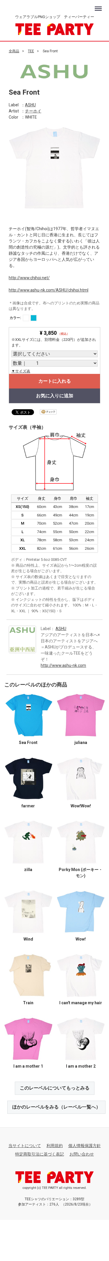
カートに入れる (54, 381)
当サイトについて (24, 1145)
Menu (99, 5)
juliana (80, 742)
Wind (28, 939)
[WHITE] (26, 317)
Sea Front (28, 742)
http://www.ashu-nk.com (63, 665)
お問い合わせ (81, 1153)
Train (28, 1002)
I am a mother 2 (81, 1066)
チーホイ (33, 110)
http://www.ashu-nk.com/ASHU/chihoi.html (48, 289)
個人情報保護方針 (84, 1145)
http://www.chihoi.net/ (29, 277)
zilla (28, 869)
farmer (28, 806)
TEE (31, 51)
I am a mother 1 (28, 1066)
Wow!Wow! (81, 806)
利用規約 (55, 1145)
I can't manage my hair (80, 1002)
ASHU (30, 104)
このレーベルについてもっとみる (55, 1088)
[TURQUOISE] (33, 317)
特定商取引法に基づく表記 (39, 1153)
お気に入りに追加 (54, 395)
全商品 (14, 51)
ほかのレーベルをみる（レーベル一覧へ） (56, 1107)
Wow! (81, 939)
